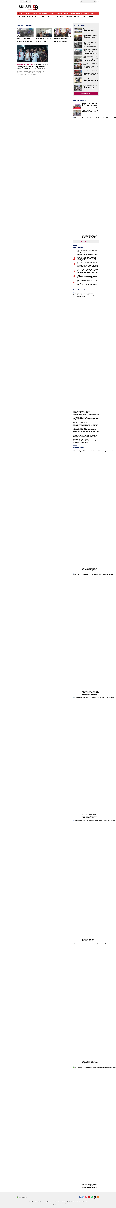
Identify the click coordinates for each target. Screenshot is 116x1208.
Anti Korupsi (20, 64)
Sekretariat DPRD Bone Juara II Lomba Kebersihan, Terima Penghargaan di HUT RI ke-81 (62, 40)
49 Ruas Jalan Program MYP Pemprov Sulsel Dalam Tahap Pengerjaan (90, 693)
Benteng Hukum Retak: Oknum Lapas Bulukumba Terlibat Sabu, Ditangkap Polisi (86, 430)
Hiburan (59, 13)
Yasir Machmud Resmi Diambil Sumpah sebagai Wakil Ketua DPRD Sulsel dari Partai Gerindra (87, 271)
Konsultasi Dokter (76, 13)
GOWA (62, 16)
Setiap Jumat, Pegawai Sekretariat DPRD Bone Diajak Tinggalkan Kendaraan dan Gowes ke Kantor (90, 88)
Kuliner (86, 13)
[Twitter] (83, 1197)
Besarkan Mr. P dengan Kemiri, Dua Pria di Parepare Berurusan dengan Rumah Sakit (87, 265)
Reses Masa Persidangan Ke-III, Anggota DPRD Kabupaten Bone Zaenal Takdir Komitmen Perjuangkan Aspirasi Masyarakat (90, 45)
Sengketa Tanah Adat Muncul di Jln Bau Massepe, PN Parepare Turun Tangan (85, 436)
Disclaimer (56, 1202)
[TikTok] (95, 1197)
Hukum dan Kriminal (29, 64)
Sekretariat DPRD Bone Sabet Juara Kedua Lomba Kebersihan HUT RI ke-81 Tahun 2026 (90, 74)
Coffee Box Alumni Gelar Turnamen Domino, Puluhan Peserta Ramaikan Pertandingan (89, 38)
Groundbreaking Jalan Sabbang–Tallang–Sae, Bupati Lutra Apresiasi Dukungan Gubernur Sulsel (90, 1186)
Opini (92, 13)
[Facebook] (80, 1197)
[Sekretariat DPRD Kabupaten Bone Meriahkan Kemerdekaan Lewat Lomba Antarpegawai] (78, 30)
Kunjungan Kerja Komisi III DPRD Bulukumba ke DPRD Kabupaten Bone (44, 40)
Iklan (22, 1)
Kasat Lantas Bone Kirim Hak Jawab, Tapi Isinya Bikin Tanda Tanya (85, 441)
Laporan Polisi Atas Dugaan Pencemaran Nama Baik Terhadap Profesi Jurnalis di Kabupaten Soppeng (85, 424)
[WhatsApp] (92, 1197)
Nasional (76, 16)
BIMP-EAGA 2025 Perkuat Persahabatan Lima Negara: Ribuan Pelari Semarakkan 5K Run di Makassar (90, 106)
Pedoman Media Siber (67, 1202)
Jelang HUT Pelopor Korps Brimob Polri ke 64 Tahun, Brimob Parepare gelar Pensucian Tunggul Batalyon (87, 283)
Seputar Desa (43, 13)
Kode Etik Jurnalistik (35, 1202)
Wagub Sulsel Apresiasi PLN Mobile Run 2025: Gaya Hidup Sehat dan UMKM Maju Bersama (90, 237)
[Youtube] (89, 1197)
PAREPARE (30, 16)
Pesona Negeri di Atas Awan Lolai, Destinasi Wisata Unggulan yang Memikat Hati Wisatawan (89, 570)
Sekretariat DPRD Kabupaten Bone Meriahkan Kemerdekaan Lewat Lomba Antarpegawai (89, 31)
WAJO (37, 16)
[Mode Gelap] (98, 1)
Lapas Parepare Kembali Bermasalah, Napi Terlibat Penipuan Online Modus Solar (85, 419)
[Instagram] (86, 1197)
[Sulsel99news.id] (29, 7)
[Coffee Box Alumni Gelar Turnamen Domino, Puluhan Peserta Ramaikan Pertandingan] (78, 38)
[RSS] (98, 1197)
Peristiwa (52, 13)
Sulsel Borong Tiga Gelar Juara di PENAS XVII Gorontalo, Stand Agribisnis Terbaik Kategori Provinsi (90, 816)
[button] (95, 1)
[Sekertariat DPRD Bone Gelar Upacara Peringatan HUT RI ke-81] (78, 80)
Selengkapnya (85, 93)
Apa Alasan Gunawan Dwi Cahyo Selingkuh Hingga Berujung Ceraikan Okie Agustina (88, 253)
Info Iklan (85, 1202)
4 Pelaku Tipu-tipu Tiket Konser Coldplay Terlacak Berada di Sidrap (87, 259)
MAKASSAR (21, 16)
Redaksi (78, 1202)
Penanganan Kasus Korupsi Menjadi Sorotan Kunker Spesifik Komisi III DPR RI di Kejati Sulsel (32, 69)
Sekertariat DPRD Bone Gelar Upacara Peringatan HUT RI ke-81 (90, 81)
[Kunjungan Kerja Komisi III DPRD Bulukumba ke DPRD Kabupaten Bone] (44, 32)
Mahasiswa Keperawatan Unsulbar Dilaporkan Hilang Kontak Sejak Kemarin (87, 277)
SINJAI (43, 16)
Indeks (28, 1)
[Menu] (18, 1)
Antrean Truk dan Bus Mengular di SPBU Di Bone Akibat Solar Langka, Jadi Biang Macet (25, 40)
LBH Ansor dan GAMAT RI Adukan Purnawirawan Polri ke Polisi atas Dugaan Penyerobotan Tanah (85, 413)
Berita (28, 13)
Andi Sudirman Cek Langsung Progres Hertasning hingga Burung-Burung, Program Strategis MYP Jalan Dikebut (90, 940)
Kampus (66, 13)
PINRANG (49, 16)
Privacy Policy (47, 1202)
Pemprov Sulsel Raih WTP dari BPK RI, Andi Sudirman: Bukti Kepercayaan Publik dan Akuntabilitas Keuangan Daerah (90, 1063)
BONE (56, 16)
